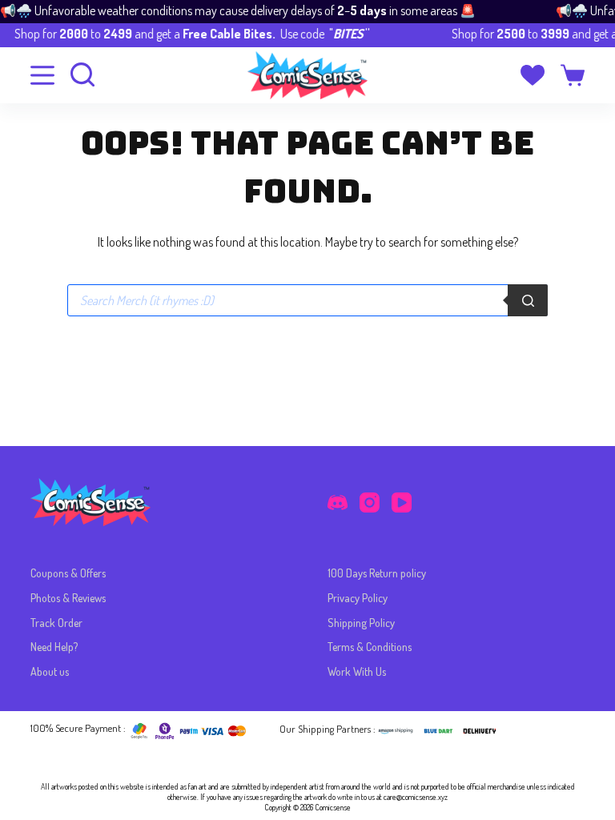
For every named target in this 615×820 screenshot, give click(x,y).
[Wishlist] (533, 75)
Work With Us (357, 671)
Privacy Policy (358, 598)
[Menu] (42, 75)
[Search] (528, 300)
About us (49, 671)
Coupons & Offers (68, 573)
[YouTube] (402, 502)
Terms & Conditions (370, 646)
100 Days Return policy (377, 573)
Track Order (56, 622)
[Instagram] (370, 502)
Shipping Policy (361, 622)
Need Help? (54, 646)
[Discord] (338, 502)
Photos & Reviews (68, 598)
